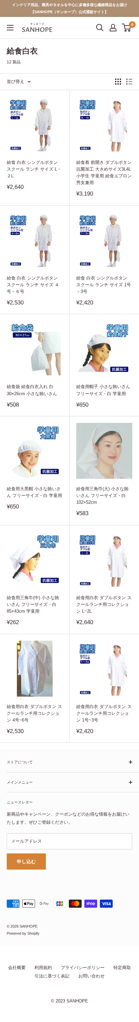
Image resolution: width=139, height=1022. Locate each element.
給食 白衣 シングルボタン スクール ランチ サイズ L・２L (34, 169)
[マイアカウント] (113, 27)
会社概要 (17, 967)
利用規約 (43, 967)
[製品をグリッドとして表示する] (118, 82)
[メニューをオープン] (10, 27)
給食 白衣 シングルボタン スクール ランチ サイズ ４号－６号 (33, 284)
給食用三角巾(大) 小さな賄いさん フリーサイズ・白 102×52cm (102, 495)
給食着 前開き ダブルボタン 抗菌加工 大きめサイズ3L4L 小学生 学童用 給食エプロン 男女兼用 (104, 172)
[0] (126, 28)
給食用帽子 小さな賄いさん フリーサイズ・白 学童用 (103, 390)
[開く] (100, 27)
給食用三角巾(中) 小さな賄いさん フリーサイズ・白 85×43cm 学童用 (33, 604)
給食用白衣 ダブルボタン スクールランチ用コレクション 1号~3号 (104, 713)
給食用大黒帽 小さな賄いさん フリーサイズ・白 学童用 (34, 492)
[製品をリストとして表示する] (129, 82)
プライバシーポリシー (83, 967)
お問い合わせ (91, 976)
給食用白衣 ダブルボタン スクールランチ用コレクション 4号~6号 (34, 713)
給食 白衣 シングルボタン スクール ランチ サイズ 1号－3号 (103, 284)
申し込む (26, 861)
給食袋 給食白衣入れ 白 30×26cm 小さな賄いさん (32, 390)
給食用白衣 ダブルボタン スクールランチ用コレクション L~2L (104, 604)
